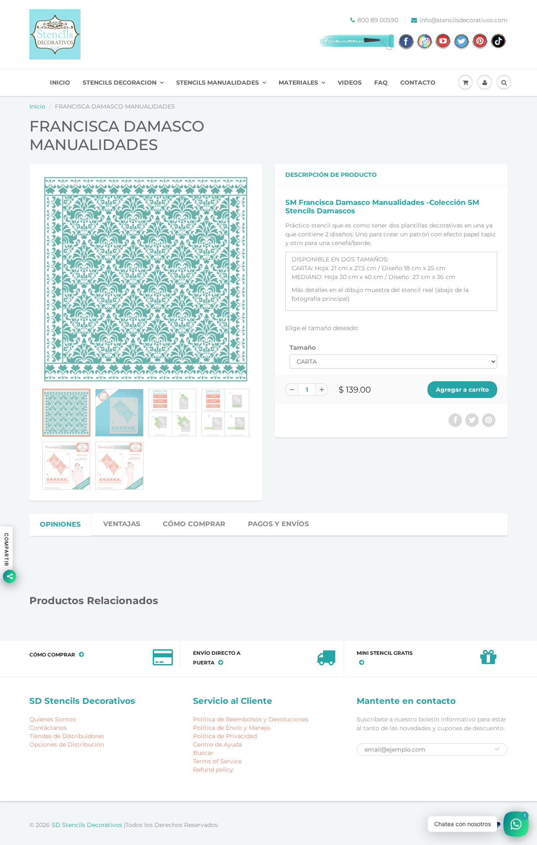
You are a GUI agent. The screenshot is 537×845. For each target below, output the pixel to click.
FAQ (381, 82)
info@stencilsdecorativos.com (464, 20)
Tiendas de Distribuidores (66, 736)
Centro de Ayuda (217, 744)
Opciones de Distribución (66, 744)
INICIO (60, 82)
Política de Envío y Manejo (231, 727)
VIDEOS (350, 82)
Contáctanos (48, 727)
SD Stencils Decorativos (88, 825)
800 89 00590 (377, 20)
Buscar (203, 753)
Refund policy (213, 769)
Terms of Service (217, 761)
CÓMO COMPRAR (194, 524)
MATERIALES (298, 82)
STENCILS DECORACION (119, 82)
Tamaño (302, 347)
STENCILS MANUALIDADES (217, 82)
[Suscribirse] (497, 749)
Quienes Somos (52, 719)
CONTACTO (417, 82)
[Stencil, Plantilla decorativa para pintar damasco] (145, 278)
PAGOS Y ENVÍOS (278, 524)
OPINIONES (60, 524)
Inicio (37, 106)
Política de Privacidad (225, 736)
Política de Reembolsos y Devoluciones (250, 719)
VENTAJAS (121, 524)
